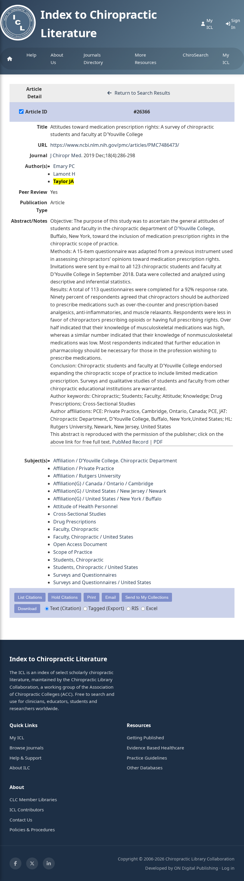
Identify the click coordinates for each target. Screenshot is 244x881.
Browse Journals (26, 748)
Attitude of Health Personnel (85, 506)
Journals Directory (93, 58)
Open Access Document (80, 544)
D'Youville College (194, 228)
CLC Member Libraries (33, 799)
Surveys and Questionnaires (85, 575)
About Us (57, 58)
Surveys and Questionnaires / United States (102, 582)
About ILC (20, 768)
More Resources (145, 58)
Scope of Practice (72, 552)
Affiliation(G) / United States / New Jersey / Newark (109, 491)
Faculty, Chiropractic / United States (93, 537)
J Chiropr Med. (66, 155)
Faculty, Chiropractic (76, 529)
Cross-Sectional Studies (79, 514)
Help (31, 55)
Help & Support (25, 758)
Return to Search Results (141, 93)
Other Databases (144, 768)
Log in (228, 868)
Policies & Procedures (32, 829)
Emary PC (64, 166)
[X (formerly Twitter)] (32, 863)
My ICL (226, 58)
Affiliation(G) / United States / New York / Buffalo (107, 498)
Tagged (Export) (105, 608)
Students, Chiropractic (78, 559)
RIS (134, 608)
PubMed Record (130, 442)
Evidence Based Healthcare (155, 748)
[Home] (9, 58)
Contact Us (21, 820)
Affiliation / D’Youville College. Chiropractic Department (115, 460)
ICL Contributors (27, 810)
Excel (151, 608)
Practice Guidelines (147, 758)
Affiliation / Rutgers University (87, 476)
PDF (158, 442)
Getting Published (145, 737)
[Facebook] (15, 863)
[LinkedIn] (49, 863)
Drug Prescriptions (74, 521)
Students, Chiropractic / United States (95, 567)
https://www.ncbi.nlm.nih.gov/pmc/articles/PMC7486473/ (114, 145)
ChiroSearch (195, 55)
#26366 (142, 111)
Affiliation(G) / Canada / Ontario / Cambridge (103, 483)
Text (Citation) (65, 608)
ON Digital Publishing (196, 868)
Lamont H (64, 174)
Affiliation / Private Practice (83, 468)
